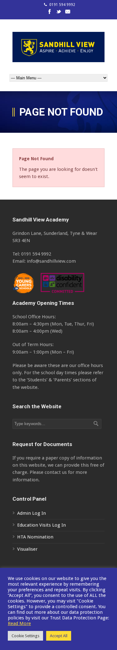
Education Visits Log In (41, 525)
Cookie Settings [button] (25, 635)
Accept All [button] (58, 635)
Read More (19, 623)
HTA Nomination (35, 537)
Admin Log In (31, 513)
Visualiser (27, 549)
